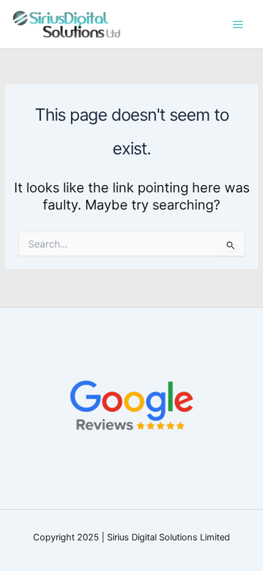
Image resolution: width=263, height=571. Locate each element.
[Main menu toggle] (238, 24)
